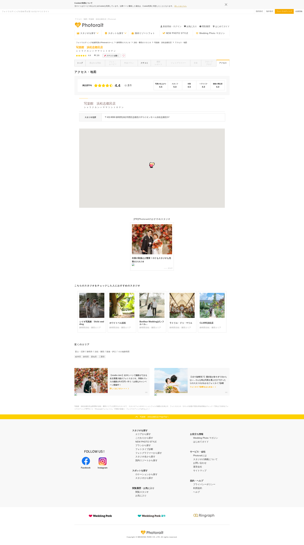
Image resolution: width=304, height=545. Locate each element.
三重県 (102, 357)
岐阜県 (78, 357)
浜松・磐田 (99, 352)
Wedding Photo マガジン (212, 33)
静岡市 (89, 352)
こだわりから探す (144, 438)
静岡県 (86, 357)
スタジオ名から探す (145, 456)
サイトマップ (199, 470)
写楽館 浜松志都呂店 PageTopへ (154, 417)
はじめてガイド (222, 26)
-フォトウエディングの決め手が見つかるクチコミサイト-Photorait (89, 25)
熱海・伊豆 (111, 352)
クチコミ (144, 63)
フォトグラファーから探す (148, 453)
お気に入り (140, 495)
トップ (80, 63)
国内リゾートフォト (145, 33)
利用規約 (197, 488)
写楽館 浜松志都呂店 (104, 105)
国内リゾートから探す (146, 460)
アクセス (223, 63)
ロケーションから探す (146, 474)
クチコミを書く (113, 56)
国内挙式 (259, 11)
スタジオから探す (144, 478)
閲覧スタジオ (142, 492)
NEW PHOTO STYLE (177, 33)
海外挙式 (269, 11)
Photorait (152, 532)
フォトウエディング (284, 11)
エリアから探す (143, 434)
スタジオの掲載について (205, 459)
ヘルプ (196, 492)
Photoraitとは (200, 455)
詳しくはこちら (180, 6)
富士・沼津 (80, 352)
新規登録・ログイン (172, 26)
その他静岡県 (124, 352)
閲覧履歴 (206, 26)
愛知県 (94, 357)
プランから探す (143, 445)
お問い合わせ (199, 463)
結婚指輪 (298, 11)
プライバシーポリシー (204, 484)
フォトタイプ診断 (144, 449)
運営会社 (197, 466)
